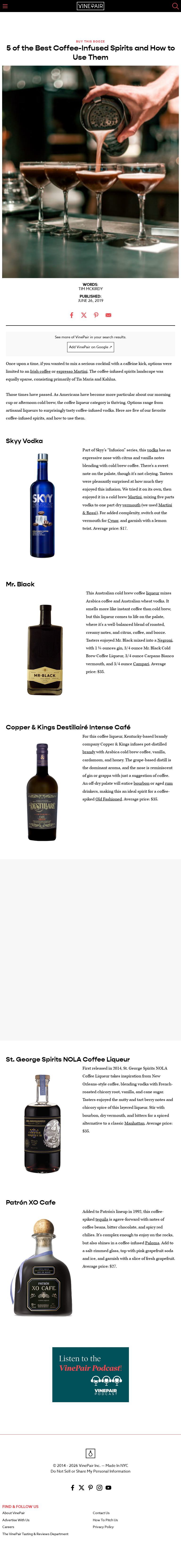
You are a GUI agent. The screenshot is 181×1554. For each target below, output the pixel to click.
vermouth (131, 505)
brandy (88, 752)
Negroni (164, 640)
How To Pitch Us (105, 1520)
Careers (8, 1527)
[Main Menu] (5, 6)
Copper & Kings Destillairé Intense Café (68, 727)
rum (169, 783)
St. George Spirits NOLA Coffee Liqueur (68, 1059)
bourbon (141, 783)
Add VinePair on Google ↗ (90, 347)
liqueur (152, 593)
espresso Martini (72, 371)
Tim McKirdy (90, 289)
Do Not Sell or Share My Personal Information (90, 1471)
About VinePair (13, 1513)
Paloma (152, 1243)
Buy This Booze (90, 41)
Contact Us (101, 1513)
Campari (141, 664)
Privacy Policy (103, 1527)
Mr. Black (20, 584)
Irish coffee (40, 371)
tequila (101, 1219)
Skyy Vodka (24, 441)
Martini (135, 497)
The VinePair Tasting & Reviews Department (35, 1534)
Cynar (113, 520)
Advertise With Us (15, 1520)
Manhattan (134, 1123)
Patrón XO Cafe (31, 1202)
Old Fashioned (108, 799)
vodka (152, 450)
